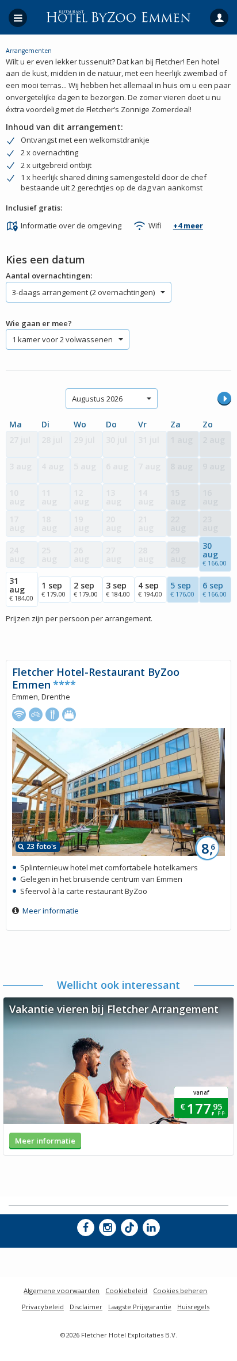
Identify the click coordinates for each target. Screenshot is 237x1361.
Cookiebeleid (126, 1290)
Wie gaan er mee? (39, 323)
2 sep (86, 589)
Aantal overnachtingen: (49, 275)
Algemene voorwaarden (62, 1290)
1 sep (53, 589)
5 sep (182, 589)
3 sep (118, 589)
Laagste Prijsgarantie (139, 1306)
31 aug (21, 588)
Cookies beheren (180, 1290)
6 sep (214, 589)
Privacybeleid (43, 1306)
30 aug (214, 553)
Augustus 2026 (97, 398)
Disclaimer (86, 1306)
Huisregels (193, 1306)
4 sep (150, 589)
